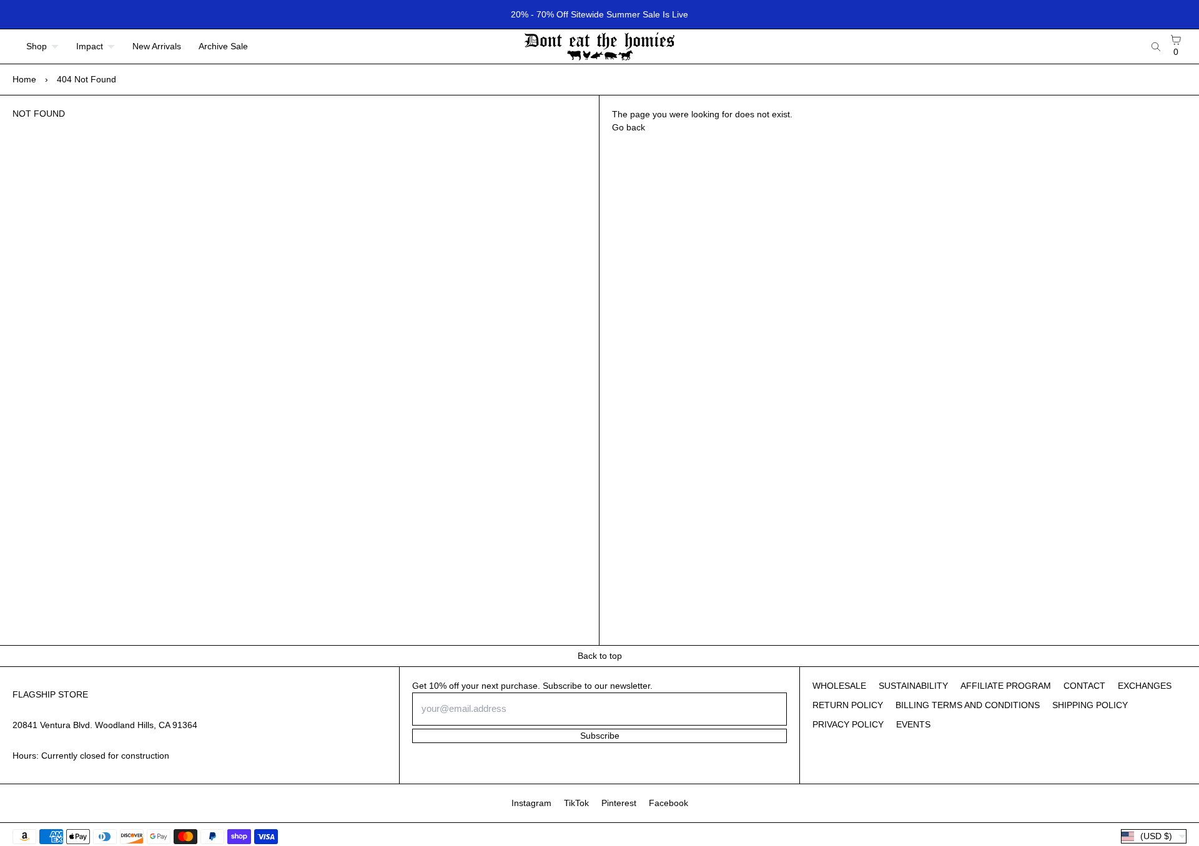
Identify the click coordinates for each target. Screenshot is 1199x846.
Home (24, 79)
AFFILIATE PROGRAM (1005, 686)
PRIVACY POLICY (848, 724)
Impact (89, 46)
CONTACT (1084, 686)
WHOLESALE (839, 686)
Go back (628, 127)
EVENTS (913, 724)
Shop (36, 46)
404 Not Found (86, 79)
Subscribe (599, 736)
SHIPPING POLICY (1090, 705)
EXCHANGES (1145, 686)
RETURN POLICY (847, 705)
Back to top (600, 656)
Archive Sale (223, 46)
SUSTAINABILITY (913, 686)
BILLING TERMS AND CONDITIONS (968, 705)
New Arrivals (156, 46)
